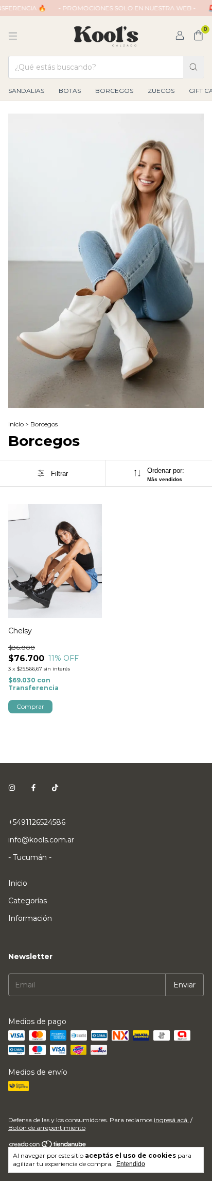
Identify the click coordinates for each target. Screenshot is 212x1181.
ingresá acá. (171, 1120)
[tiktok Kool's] (55, 788)
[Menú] (12, 36)
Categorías (27, 900)
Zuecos (161, 90)
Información (30, 918)
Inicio (16, 424)
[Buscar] (193, 67)
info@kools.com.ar (41, 839)
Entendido (130, 1164)
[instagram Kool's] (11, 788)
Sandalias (26, 90)
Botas (70, 90)
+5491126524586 (36, 822)
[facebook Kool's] (33, 788)
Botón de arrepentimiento (46, 1127)
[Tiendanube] (48, 1146)
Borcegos (114, 90)
